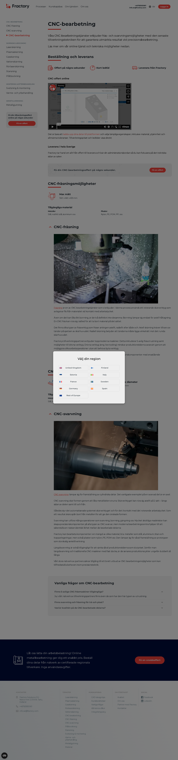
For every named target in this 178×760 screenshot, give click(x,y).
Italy (105, 375)
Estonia (73, 375)
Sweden (105, 381)
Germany (73, 388)
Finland (104, 368)
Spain (104, 388)
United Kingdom (73, 368)
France (73, 381)
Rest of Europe (73, 395)
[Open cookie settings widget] (4, 755)
